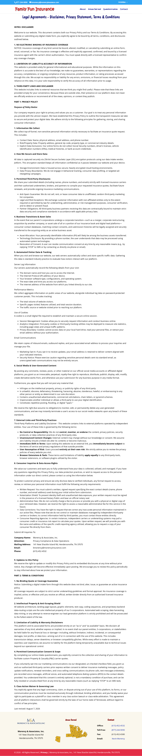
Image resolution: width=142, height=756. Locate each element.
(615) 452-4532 (39, 551)
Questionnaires (110, 9)
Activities (122, 2)
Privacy (44, 752)
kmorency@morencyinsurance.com (49, 547)
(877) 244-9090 (118, 730)
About (83, 9)
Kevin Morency (118, 738)
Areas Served (94, 9)
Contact (124, 9)
